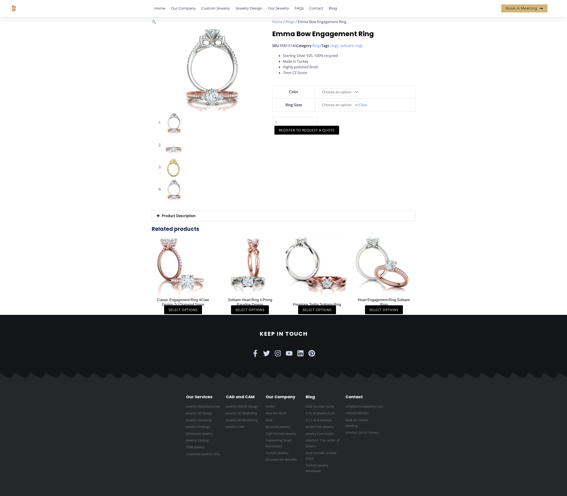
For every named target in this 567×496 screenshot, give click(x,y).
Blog (333, 8)
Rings (290, 21)
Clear (363, 104)
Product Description (179, 215)
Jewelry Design (248, 8)
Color (293, 91)
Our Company (183, 8)
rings (334, 45)
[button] (154, 21)
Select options (183, 310)
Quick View (183, 290)
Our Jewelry (278, 8)
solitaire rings (351, 45)
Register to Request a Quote (307, 130)
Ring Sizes (293, 104)
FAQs (299, 8)
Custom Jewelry (215, 8)
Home (159, 8)
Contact (316, 8)
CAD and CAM (240, 397)
